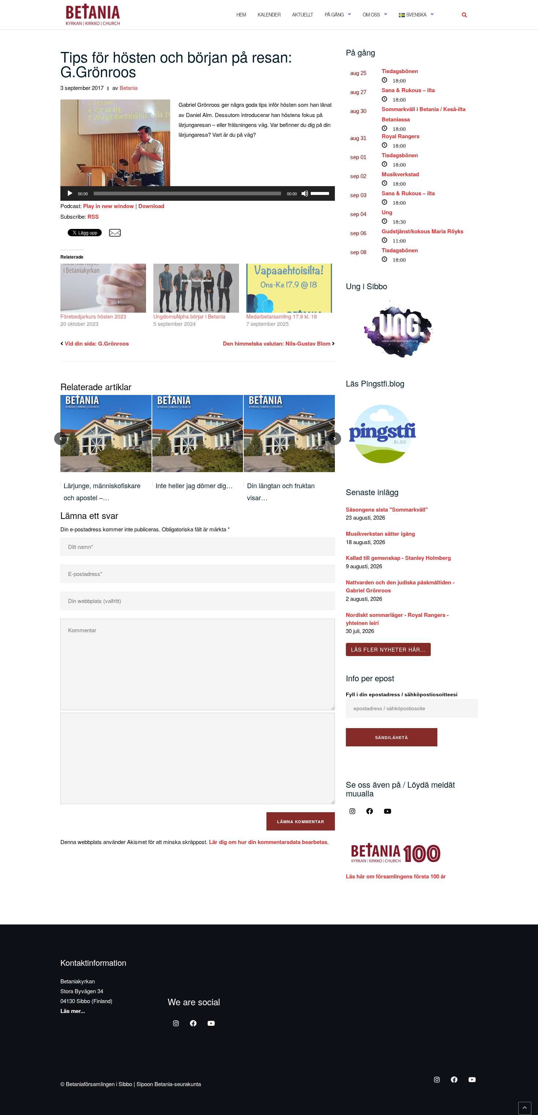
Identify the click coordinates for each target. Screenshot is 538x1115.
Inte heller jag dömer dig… (194, 485)
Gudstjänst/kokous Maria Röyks (422, 231)
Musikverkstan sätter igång (380, 534)
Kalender (269, 14)
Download (151, 206)
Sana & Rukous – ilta (408, 90)
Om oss (371, 14)
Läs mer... (72, 1011)
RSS (93, 216)
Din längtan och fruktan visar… (281, 491)
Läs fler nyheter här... (388, 649)
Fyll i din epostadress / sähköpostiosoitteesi (401, 694)
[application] (197, 193)
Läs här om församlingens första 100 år (396, 876)
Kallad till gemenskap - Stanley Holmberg (398, 558)
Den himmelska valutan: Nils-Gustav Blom (276, 343)
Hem (241, 14)
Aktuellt (302, 14)
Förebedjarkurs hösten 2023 (93, 316)
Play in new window (108, 206)
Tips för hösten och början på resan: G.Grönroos (176, 63)
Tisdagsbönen (400, 71)
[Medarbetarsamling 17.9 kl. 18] (289, 288)
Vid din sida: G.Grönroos (97, 343)
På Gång (334, 14)
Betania (129, 87)
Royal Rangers (400, 136)
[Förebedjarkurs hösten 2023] (103, 288)
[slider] (321, 192)
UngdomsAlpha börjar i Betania (189, 316)
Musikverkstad (400, 174)
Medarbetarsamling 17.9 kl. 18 (281, 316)
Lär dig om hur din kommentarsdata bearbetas (268, 842)
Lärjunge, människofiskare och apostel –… (102, 491)
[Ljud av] (305, 193)
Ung (387, 212)
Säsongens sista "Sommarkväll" (387, 509)
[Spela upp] (70, 193)
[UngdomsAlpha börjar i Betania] (196, 288)
